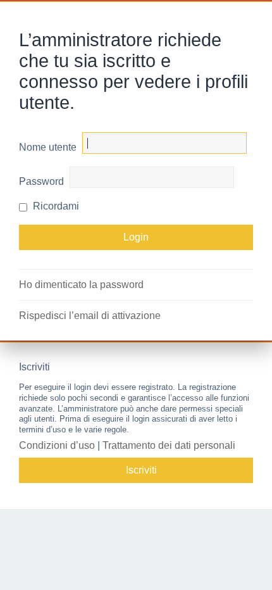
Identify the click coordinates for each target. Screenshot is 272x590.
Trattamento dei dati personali (168, 445)
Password (41, 181)
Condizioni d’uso (57, 445)
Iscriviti (141, 470)
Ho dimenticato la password (81, 284)
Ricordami (54, 206)
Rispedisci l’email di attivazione (90, 315)
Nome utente (48, 147)
